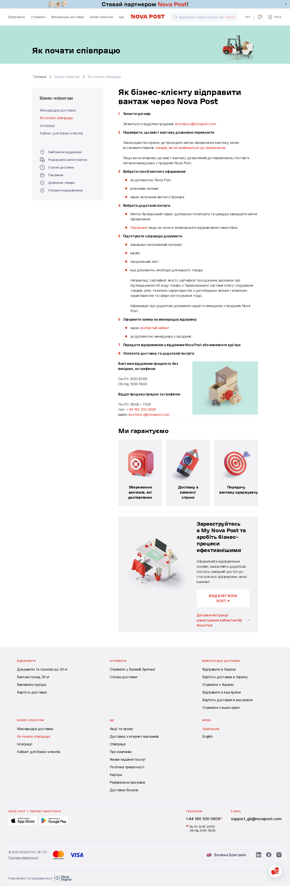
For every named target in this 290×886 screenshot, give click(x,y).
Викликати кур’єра (31, 684)
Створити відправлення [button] (65, 190)
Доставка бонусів (124, 790)
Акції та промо (121, 729)
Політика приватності (127, 767)
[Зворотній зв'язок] (275, 871)
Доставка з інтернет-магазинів (134, 736)
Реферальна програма (127, 782)
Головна (39, 77)
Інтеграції (47, 125)
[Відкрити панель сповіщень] (260, 17)
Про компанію (121, 752)
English (207, 736)
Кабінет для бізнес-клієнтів (61, 133)
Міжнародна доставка (67, 17)
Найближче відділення (65, 152)
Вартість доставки (32, 692)
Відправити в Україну (219, 669)
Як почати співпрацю (56, 118)
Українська (210, 729)
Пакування (55, 175)
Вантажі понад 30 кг (33, 677)
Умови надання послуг (128, 759)
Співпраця (117, 744)
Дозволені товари (61, 182)
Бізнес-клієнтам (101, 17)
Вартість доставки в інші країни (227, 700)
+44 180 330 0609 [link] (203, 819)
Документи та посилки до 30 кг (42, 669)
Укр (248, 16)
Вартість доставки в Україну (225, 677)
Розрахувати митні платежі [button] (67, 159)
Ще (121, 17)
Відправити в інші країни (221, 692)
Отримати (38, 17)
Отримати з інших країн (220, 707)
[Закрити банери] (285, 4)
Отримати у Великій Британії (132, 669)
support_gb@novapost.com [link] (256, 819)
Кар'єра (116, 775)
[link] (145, 4)
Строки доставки (61, 167)
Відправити (16, 17)
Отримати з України (217, 684)
